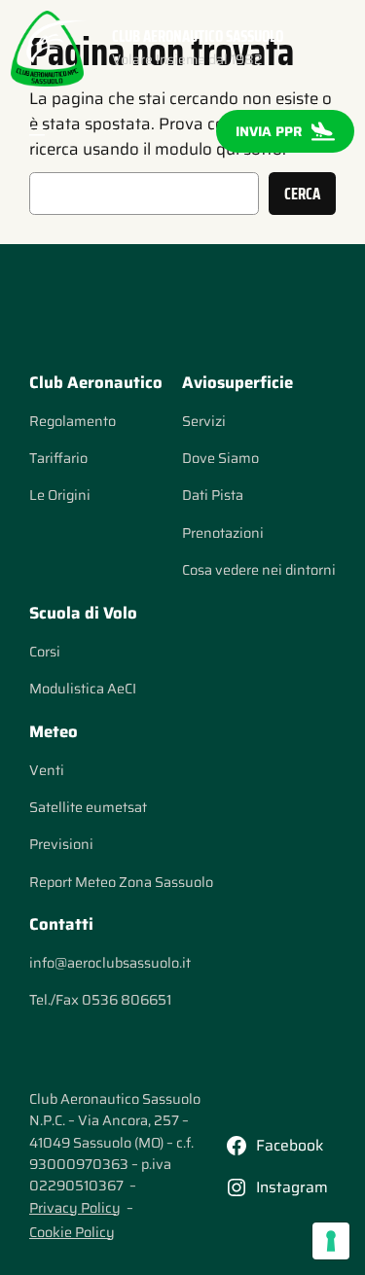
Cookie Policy (72, 1232)
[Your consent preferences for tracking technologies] (330, 1240)
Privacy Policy (75, 1208)
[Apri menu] (37, 131)
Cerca (302, 193)
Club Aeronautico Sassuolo (197, 36)
